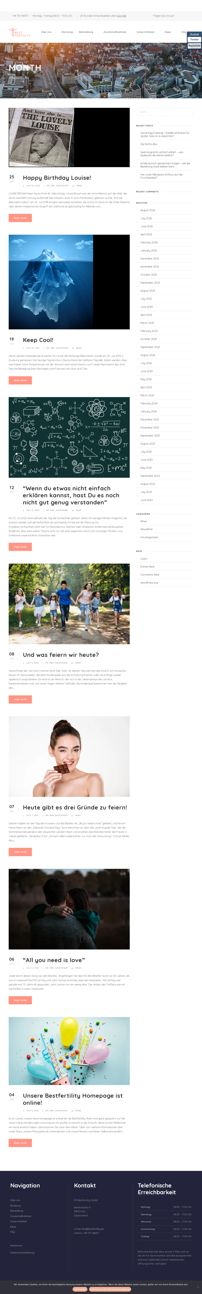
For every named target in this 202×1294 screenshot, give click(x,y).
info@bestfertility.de (93, 1228)
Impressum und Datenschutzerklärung (110, 1289)
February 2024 (148, 403)
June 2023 (146, 459)
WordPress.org (149, 582)
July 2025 (146, 298)
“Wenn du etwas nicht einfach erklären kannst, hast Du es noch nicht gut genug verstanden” (71, 495)
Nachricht (194, 45)
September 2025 (150, 282)
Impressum (16, 1245)
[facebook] (186, 15)
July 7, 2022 (32, 815)
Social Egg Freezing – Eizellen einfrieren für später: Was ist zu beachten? (165, 134)
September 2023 (150, 435)
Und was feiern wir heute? (61, 654)
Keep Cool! (38, 339)
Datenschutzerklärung (22, 1252)
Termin (194, 39)
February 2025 (149, 331)
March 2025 (147, 322)
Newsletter (146, 529)
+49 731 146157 (20, 15)
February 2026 (148, 242)
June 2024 (146, 371)
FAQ (183, 31)
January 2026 (148, 250)
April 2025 (146, 314)
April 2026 (146, 234)
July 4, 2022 (32, 1111)
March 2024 (147, 395)
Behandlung (86, 31)
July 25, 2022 (33, 185)
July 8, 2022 (32, 663)
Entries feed (147, 566)
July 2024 (146, 363)
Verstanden (80, 1289)
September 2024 (150, 347)
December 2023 (149, 419)
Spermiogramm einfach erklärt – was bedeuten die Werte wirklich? (161, 154)
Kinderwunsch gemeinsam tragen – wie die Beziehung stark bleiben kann (165, 165)
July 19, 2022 (33, 348)
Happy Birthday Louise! (57, 177)
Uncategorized (149, 537)
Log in (143, 558)
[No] (198, 1287)
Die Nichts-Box (148, 144)
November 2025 (149, 266)
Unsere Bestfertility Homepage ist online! (73, 1099)
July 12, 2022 (32, 510)
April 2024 (146, 387)
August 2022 (147, 483)
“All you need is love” (54, 960)
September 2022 (150, 475)
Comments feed (149, 574)
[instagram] (192, 15)
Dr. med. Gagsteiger (57, 185)
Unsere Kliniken (145, 31)
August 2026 (147, 210)
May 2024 (146, 379)
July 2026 (146, 218)
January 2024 (148, 411)
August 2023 (147, 443)
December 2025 (149, 258)
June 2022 (146, 500)
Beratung (67, 31)
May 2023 (146, 467)
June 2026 (146, 226)
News (168, 31)
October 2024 (148, 339)
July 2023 (146, 451)
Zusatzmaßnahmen (114, 31)
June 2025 (146, 306)
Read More (20, 218)
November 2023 (149, 427)
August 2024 (147, 355)
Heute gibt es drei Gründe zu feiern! (75, 807)
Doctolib (121, 15)
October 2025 (148, 274)
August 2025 (147, 290)
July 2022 (146, 492)
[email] (181, 15)
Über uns (46, 31)
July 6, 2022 (32, 968)
